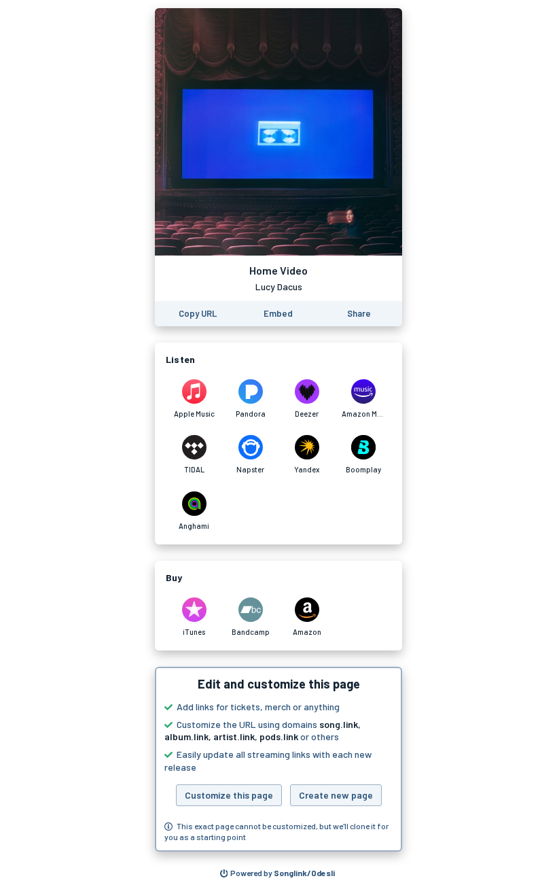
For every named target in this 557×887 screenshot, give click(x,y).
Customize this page (229, 795)
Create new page (336, 795)
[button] (278, 759)
